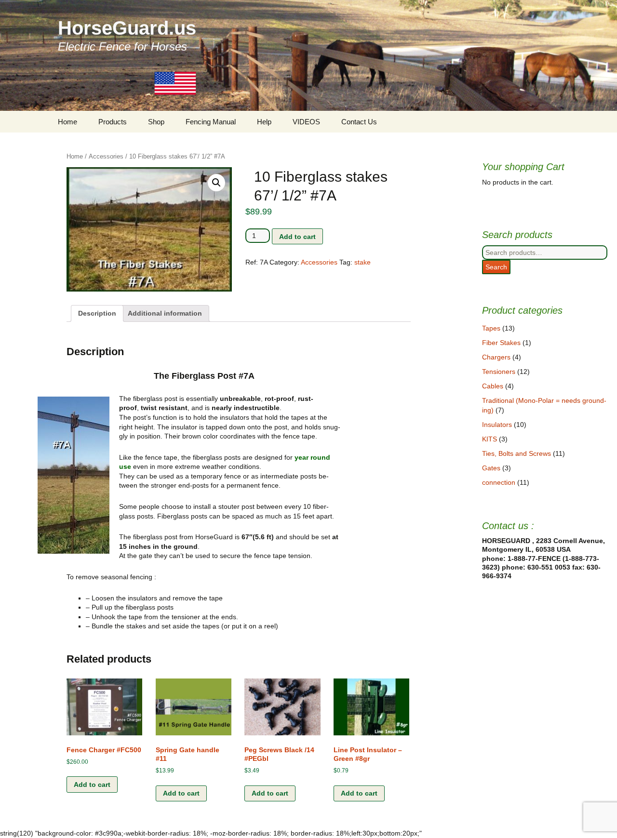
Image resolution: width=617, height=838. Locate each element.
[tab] (97, 313)
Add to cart (297, 236)
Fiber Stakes (501, 342)
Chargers (496, 357)
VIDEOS (306, 122)
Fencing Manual (211, 122)
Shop (156, 122)
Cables (492, 386)
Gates (491, 468)
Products (112, 122)
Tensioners (498, 371)
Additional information (165, 313)
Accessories (106, 156)
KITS (489, 439)
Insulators (497, 424)
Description (97, 313)
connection (498, 482)
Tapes (491, 328)
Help (264, 122)
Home (67, 122)
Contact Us (359, 122)
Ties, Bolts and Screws (516, 453)
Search (496, 267)
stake (362, 262)
